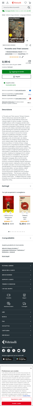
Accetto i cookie (16, 403)
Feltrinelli (10, 67)
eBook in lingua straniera (9, 248)
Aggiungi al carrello (18, 72)
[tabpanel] (16, 30)
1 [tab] (16, 41)
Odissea (24, 216)
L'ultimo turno (8, 216)
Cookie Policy (26, 395)
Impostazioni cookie (16, 399)
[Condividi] (30, 45)
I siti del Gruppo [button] (7, 289)
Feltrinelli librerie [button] (7, 266)
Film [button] (3, 321)
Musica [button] (4, 317)
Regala (17, 76)
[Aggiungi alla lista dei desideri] (27, 45)
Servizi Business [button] (7, 275)
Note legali (5, 256)
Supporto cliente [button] (7, 279)
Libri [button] (3, 312)
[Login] (7, 2)
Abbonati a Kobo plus (8, 102)
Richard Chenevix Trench (14, 52)
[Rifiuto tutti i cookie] (31, 368)
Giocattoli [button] (6, 326)
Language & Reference (9, 250)
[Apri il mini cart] (29, 2)
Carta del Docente (20, 90)
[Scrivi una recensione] (23, 57)
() (20, 57)
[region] (16, 386)
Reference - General (8, 252)
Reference (21, 250)
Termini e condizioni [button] (8, 284)
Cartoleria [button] (5, 330)
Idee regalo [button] (5, 335)
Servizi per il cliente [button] (8, 270)
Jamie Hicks (8, 54)
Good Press (21, 54)
